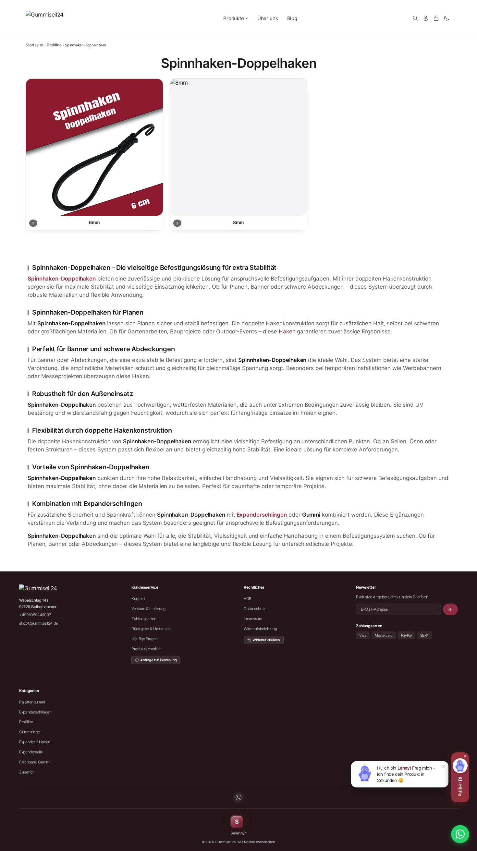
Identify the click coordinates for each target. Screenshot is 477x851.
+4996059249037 (35, 614)
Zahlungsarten (143, 618)
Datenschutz (255, 608)
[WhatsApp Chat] (460, 834)
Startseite (34, 44)
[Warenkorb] (436, 18)
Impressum (253, 618)
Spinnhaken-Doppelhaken (62, 278)
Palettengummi (32, 702)
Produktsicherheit (146, 648)
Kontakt (138, 598)
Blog (292, 18)
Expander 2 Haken (34, 741)
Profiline (54, 45)
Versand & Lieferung (148, 608)
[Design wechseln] (446, 18)
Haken (287, 331)
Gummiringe (29, 731)
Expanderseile (31, 751)
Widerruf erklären (266, 640)
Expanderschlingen (262, 514)
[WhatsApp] (238, 797)
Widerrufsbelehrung (260, 628)
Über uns (267, 18)
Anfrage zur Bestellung (158, 660)
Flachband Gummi (34, 762)
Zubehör (26, 772)
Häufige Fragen (144, 638)
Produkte (233, 18)
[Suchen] (415, 18)
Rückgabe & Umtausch (151, 628)
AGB (247, 598)
